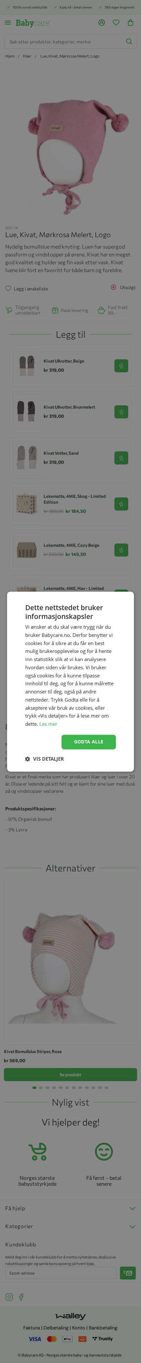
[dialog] (70, 681)
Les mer (48, 724)
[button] (44, 759)
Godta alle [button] (89, 741)
